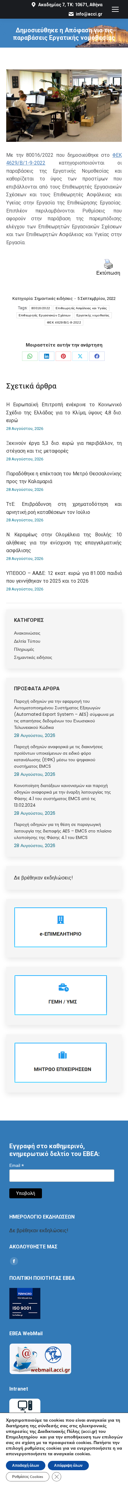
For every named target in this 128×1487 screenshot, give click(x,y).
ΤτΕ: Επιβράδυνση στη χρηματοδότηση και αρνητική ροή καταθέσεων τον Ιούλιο (64, 508)
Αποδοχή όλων (25, 1465)
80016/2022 (40, 308)
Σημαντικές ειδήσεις (53, 298)
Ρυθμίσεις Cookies (27, 1476)
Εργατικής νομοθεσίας (93, 315)
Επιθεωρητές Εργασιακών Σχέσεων (45, 315)
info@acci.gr (89, 14)
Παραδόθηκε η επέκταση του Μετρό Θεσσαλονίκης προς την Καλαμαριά (64, 478)
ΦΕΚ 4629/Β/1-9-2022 (64, 322)
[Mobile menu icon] (115, 9)
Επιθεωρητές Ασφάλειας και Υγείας (81, 308)
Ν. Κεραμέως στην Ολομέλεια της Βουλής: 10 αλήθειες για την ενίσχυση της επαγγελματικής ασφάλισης (64, 542)
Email (16, 1165)
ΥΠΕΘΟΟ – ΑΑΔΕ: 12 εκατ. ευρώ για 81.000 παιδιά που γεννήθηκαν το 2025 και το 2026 (64, 577)
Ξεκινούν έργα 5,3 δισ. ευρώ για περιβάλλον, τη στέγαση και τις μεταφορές (64, 447)
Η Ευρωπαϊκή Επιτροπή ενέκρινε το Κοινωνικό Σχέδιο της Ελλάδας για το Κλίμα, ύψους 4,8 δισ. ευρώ (64, 412)
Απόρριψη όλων (68, 1465)
